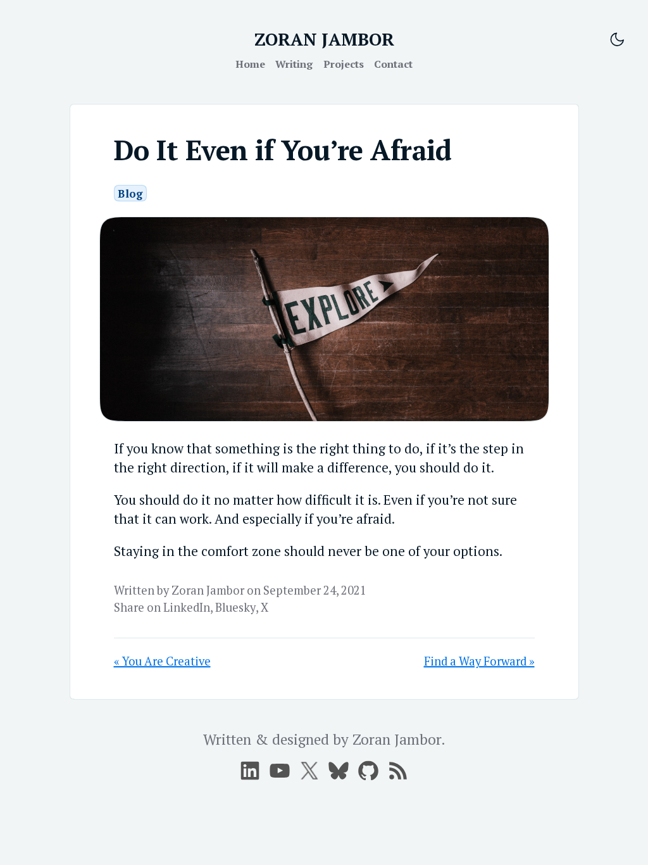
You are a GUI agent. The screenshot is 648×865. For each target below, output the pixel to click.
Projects (343, 64)
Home (250, 64)
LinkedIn (186, 607)
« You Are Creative (162, 661)
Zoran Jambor (207, 590)
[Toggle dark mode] (617, 39)
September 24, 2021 (314, 590)
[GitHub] (368, 770)
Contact (393, 64)
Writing (294, 64)
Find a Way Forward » (479, 661)
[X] (279, 770)
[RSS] (398, 770)
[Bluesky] (338, 770)
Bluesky (235, 607)
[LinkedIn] (250, 770)
